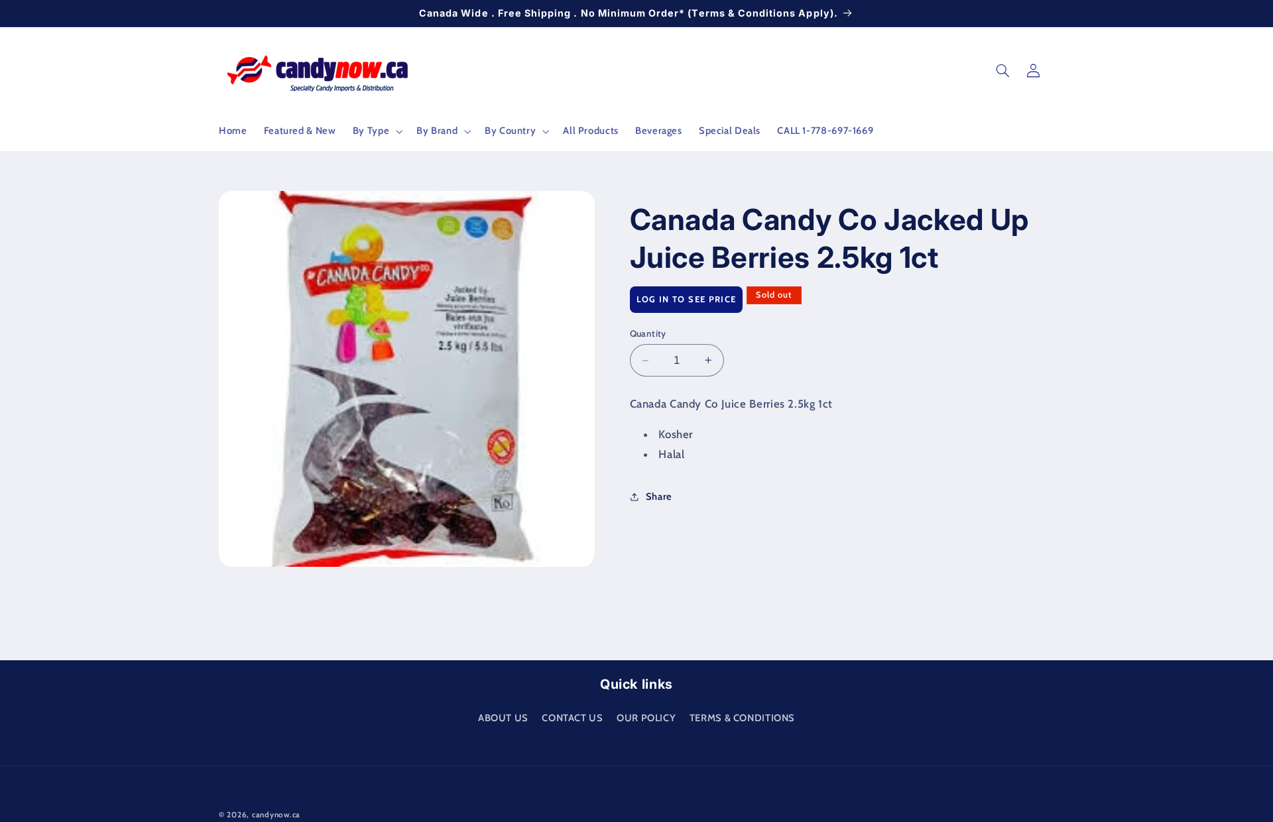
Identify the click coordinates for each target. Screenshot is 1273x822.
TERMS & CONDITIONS (742, 718)
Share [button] (659, 496)
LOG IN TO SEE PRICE (686, 299)
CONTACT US (572, 718)
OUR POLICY (646, 718)
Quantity (648, 333)
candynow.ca (276, 814)
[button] (376, 131)
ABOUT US (503, 718)
